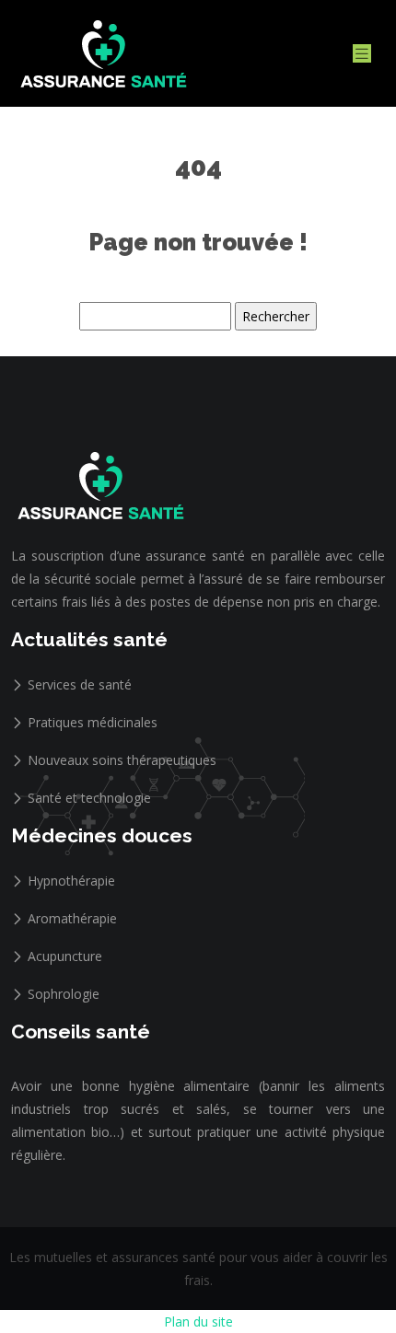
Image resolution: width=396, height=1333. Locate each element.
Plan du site (198, 1321)
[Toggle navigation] (362, 54)
